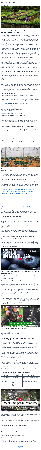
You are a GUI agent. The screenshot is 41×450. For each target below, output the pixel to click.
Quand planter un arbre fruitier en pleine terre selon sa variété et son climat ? (16, 206)
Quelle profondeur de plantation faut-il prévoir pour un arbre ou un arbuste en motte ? (17, 195)
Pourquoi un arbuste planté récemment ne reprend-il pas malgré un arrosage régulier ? (17, 191)
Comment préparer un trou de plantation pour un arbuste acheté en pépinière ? (16, 204)
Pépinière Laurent (4, 103)
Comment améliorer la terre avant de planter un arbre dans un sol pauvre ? (15, 193)
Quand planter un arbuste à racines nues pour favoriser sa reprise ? (14, 199)
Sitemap (20, 445)
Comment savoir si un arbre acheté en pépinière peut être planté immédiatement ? (17, 197)
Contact (20, 447)
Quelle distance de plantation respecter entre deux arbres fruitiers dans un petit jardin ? (17, 202)
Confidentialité (20, 443)
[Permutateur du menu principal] (39, 2)
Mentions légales (20, 446)
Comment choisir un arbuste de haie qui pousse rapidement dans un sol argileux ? (17, 200)
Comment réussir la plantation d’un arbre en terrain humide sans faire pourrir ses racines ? (18, 189)
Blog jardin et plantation (8, 2)
